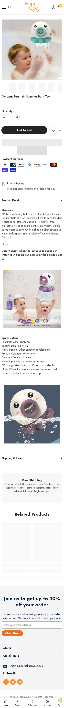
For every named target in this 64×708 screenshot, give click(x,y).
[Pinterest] (20, 682)
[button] (32, 150)
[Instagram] (13, 682)
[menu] (4, 7)
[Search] (10, 7)
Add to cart (24, 130)
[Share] (59, 130)
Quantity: (7, 111)
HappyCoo (25, 697)
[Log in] (53, 7)
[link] (32, 488)
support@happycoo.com (30, 666)
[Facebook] (6, 682)
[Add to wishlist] (53, 130)
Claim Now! (12, 633)
